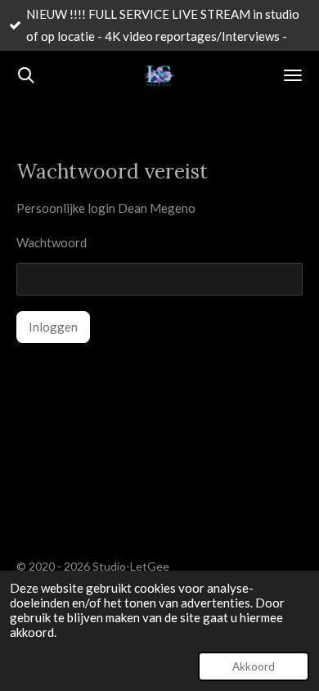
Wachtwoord (51, 242)
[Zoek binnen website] (26, 75)
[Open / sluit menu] (293, 75)
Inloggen (53, 326)
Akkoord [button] (253, 666)
